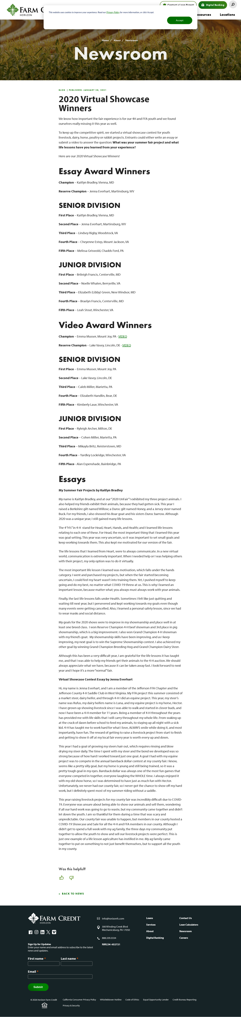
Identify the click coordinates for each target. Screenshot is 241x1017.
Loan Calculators (188, 924)
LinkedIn (42, 932)
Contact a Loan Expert (181, 4)
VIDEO (122, 336)
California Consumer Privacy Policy (79, 999)
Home (105, 40)
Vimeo (54, 932)
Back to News (73, 893)
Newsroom (131, 40)
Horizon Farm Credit (36, 10)
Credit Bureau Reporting (184, 999)
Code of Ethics (132, 999)
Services (151, 924)
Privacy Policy (113, 12)
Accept (179, 20)
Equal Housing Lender (44, 1005)
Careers (183, 937)
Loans (149, 918)
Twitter (48, 932)
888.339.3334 (109, 938)
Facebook (30, 932)
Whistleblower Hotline (110, 999)
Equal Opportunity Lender (156, 999)
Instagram (36, 932)
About (117, 40)
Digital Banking (215, 4)
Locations (227, 14)
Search (233, 4)
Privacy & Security (71, 1005)
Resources (203, 14)
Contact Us (185, 918)
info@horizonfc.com (113, 918)
